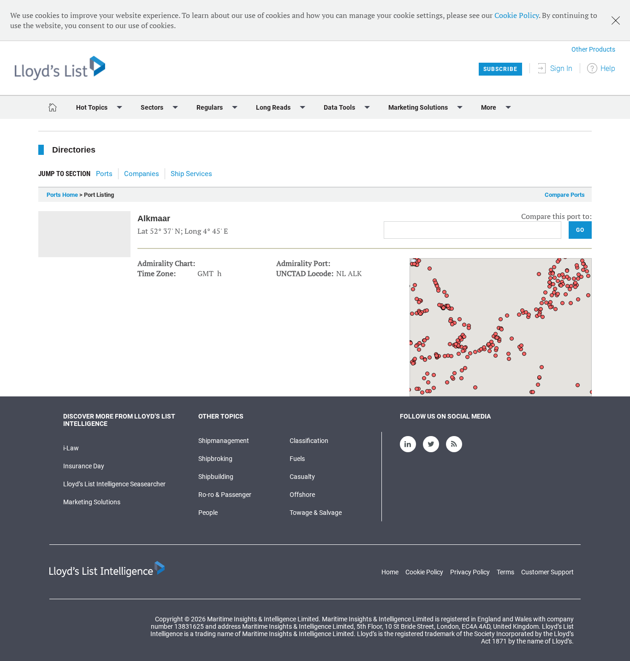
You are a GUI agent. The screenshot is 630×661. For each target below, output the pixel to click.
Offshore (302, 494)
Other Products (593, 49)
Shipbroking (215, 458)
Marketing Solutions (91, 502)
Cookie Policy (516, 15)
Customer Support (547, 572)
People (208, 512)
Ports (104, 174)
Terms (505, 572)
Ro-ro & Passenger (224, 494)
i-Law (71, 448)
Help (607, 68)
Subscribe (500, 69)
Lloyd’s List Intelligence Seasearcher (114, 484)
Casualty (302, 476)
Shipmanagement (223, 440)
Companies (141, 174)
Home (389, 572)
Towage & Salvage (316, 512)
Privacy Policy (470, 572)
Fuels (297, 458)
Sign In (561, 68)
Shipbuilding (215, 476)
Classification (309, 440)
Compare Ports (565, 194)
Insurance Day (83, 466)
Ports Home (62, 194)
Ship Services (191, 174)
